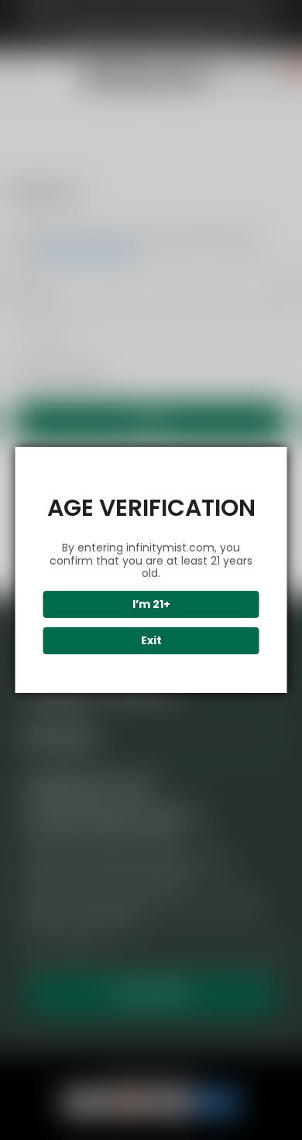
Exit (151, 640)
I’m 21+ (151, 604)
